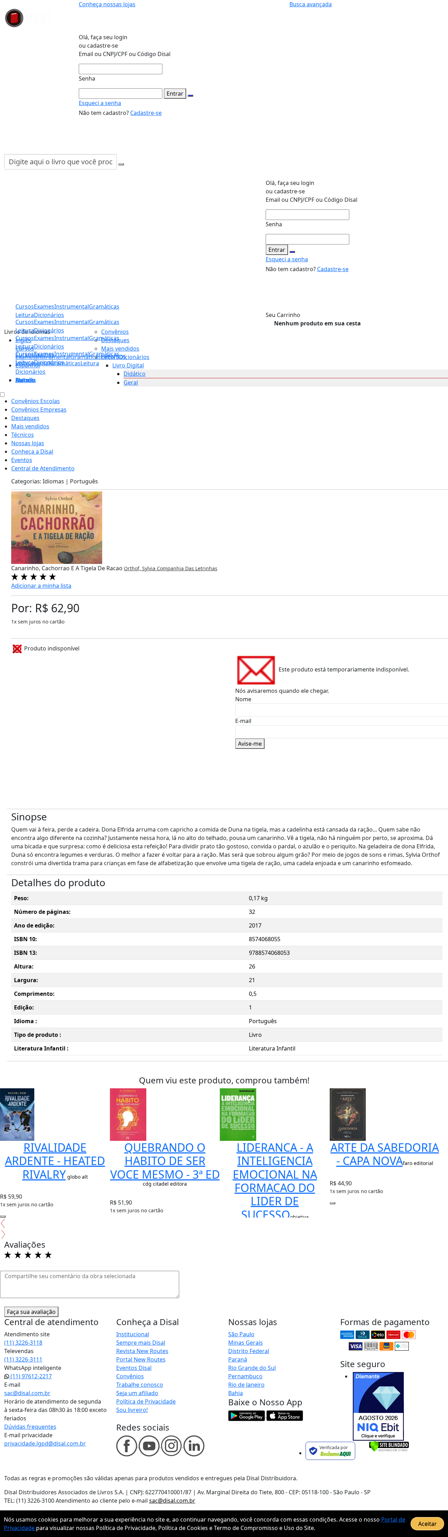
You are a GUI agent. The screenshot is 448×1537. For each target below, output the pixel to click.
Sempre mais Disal (140, 1342)
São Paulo (241, 1334)
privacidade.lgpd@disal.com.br (45, 1443)
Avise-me (250, 743)
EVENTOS (113, 357)
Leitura (24, 362)
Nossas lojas (27, 443)
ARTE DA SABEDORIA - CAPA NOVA (384, 1154)
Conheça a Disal (32, 451)
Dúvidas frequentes (30, 1427)
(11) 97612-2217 (30, 1376)
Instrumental (71, 354)
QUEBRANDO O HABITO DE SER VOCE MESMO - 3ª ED (165, 1161)
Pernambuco (245, 1376)
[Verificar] (389, 1445)
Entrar (175, 93)
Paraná (237, 1359)
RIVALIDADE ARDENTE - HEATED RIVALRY (55, 1161)
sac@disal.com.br (27, 1393)
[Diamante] (378, 1406)
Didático (135, 374)
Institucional (132, 1334)
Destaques (115, 340)
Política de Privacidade (146, 1401)
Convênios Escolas (35, 401)
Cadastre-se (146, 113)
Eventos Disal (134, 1368)
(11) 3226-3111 (23, 1359)
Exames (44, 354)
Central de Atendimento (43, 468)
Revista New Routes (142, 1351)
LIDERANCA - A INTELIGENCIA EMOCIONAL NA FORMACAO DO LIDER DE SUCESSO (275, 1181)
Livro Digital (128, 365)
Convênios (115, 332)
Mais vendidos (120, 348)
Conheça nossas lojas (107, 4)
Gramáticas (104, 322)
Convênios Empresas (38, 409)
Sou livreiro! (132, 1410)
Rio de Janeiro (246, 1384)
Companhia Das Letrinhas (187, 568)
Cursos (24, 354)
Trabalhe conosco (139, 1384)
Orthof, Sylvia (140, 568)
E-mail (243, 721)
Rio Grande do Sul (252, 1368)
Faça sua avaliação (31, 1312)
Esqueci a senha (100, 103)
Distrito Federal (248, 1351)
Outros (24, 380)
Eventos (21, 460)
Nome (243, 699)
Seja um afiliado (137, 1393)
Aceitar (427, 1524)
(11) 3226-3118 (23, 1342)
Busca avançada (310, 4)
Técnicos (22, 435)
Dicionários (30, 371)
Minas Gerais (245, 1342)
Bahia (235, 1393)
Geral (131, 382)
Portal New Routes (141, 1359)
